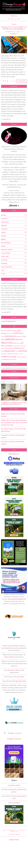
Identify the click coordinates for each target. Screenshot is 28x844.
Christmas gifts (9, 333)
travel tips (6, 359)
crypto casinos (21, 796)
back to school (7, 330)
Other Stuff (5, 256)
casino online (20, 677)
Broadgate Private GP (14, 739)
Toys (2, 270)
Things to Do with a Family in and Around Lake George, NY (14, 28)
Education (4, 225)
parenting (23, 351)
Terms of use (14, 831)
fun (17, 343)
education (2, 336)
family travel (7, 343)
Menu (14, 16)
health (9, 346)
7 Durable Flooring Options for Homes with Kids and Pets (14, 403)
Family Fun (4, 229)
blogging (15, 330)
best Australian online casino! (17, 681)
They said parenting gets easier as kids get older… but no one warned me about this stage (14, 422)
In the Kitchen (5, 253)
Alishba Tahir (5, 420)
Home (4, 830)
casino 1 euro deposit (14, 803)
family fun (13, 336)
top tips (19, 353)
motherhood (17, 348)
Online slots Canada (7, 685)
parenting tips (4, 353)
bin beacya (4, 441)
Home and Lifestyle (6, 249)
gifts (6, 346)
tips (16, 353)
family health (19, 336)
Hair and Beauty (6, 243)
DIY (23, 333)
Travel (14, 24)
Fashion (3, 232)
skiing (13, 353)
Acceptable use (11, 830)
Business (3, 215)
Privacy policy (21, 830)
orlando (17, 351)
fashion (14, 343)
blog (11, 330)
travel (4, 356)
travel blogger (11, 357)
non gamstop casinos (14, 785)
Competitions (5, 222)
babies (2, 330)
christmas (4, 333)
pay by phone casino (13, 670)
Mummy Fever (14, 840)
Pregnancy (4, 263)
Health (3, 246)
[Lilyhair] (14, 773)
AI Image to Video (7, 429)
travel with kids (12, 359)
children (19, 330)
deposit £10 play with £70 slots (17, 663)
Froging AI (4, 435)
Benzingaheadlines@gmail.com (17, 599)
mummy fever (9, 351)
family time (18, 339)
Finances (3, 236)
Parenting (4, 260)
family (7, 336)
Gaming (3, 239)
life (25, 346)
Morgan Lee (4, 414)
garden (19, 343)
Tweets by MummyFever (8, 321)
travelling (18, 356)
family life (10, 339)
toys (22, 353)
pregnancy (9, 353)
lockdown (2, 348)
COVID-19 (17, 333)
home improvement (15, 345)
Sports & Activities (6, 267)
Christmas (4, 218)
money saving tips (9, 348)
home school (22, 345)
